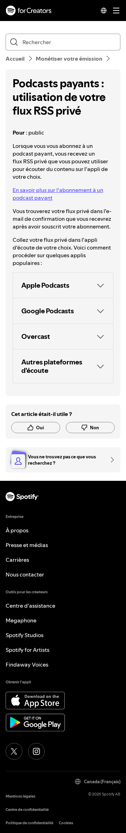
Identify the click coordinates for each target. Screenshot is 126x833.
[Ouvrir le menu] (116, 10)
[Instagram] (36, 751)
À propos (17, 530)
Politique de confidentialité (29, 823)
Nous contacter (25, 574)
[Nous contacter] (110, 459)
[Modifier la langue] (103, 10)
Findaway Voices (27, 664)
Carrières (17, 560)
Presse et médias (27, 545)
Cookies (66, 823)
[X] (14, 751)
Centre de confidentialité (27, 809)
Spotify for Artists (27, 650)
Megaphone (21, 620)
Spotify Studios (24, 635)
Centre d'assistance (30, 605)
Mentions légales (20, 796)
